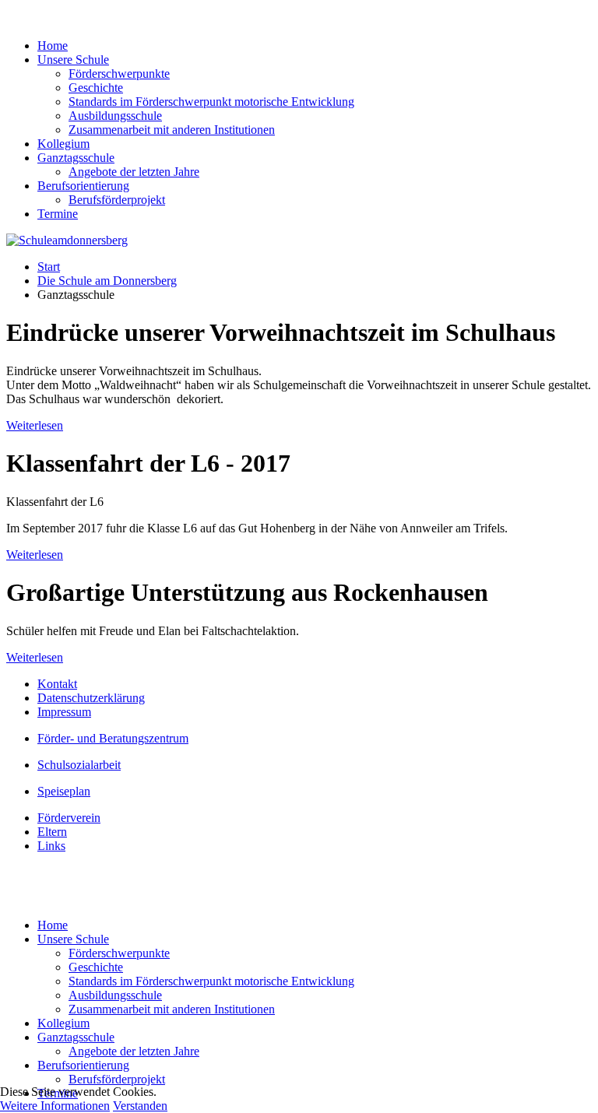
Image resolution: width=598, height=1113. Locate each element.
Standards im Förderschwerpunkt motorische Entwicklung (211, 101)
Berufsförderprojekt (117, 199)
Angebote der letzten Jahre (134, 171)
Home (52, 45)
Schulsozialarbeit (79, 764)
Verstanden (140, 1105)
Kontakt (57, 683)
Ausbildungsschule (115, 115)
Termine (57, 213)
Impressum (64, 711)
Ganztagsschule (75, 157)
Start (48, 266)
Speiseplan (63, 791)
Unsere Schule (73, 59)
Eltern (52, 831)
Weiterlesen (34, 425)
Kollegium (63, 143)
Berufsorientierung (83, 185)
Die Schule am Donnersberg (107, 280)
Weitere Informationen (55, 1105)
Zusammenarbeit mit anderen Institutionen (172, 129)
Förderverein (68, 817)
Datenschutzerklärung (91, 697)
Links (51, 845)
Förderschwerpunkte (119, 73)
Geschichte (96, 87)
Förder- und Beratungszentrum (112, 738)
